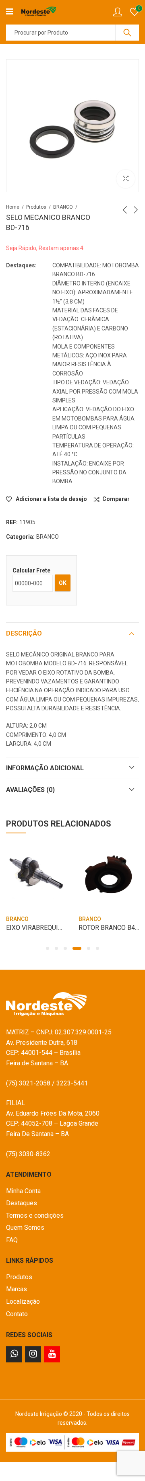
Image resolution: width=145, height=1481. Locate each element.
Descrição (24, 633)
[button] (47, 948)
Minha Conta (23, 1191)
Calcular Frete (31, 570)
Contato (17, 1314)
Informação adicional (45, 768)
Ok (62, 583)
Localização (23, 1301)
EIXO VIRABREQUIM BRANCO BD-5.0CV (62, 927)
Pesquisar (127, 33)
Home (12, 207)
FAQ (12, 1240)
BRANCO (63, 207)
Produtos (36, 207)
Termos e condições (35, 1215)
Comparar (116, 499)
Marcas (16, 1289)
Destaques (21, 1203)
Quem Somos (25, 1227)
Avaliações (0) (30, 790)
